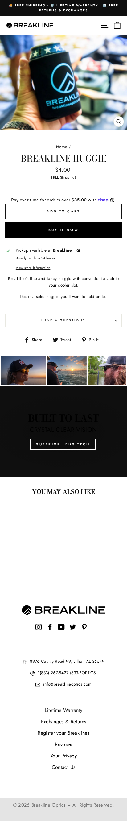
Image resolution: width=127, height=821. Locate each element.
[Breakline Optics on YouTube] (61, 632)
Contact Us (63, 767)
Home (61, 147)
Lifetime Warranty (63, 710)
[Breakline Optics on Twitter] (72, 632)
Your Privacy (63, 755)
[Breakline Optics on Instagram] (38, 632)
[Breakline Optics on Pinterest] (84, 632)
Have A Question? (63, 320)
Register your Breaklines (63, 732)
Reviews (63, 744)
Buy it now (63, 229)
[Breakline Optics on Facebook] (50, 632)
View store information (33, 267)
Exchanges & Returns (63, 721)
